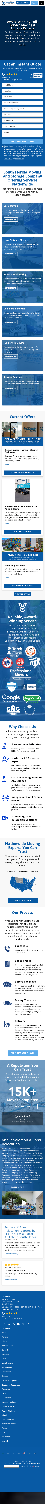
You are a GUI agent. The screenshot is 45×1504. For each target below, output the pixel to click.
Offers (4, 1341)
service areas (22, 900)
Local (4, 1358)
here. (37, 1080)
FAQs (4, 1393)
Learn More (17, 1187)
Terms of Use (8, 159)
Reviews (5, 1337)
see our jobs (22, 1106)
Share (7, 464)
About (4, 1332)
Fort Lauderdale (8, 1419)
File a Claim (6, 1397)
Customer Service (8, 1406)
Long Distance (7, 1363)
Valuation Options (9, 1402)
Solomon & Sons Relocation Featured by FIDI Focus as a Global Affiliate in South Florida (21, 1232)
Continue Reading (11, 1254)
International (7, 1367)
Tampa (4, 1428)
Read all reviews (11, 1279)
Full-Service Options (9, 1380)
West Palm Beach (9, 1424)
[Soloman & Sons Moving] (22, 1203)
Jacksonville (6, 1437)
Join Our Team (7, 1345)
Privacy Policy (19, 159)
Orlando (5, 1432)
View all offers (22, 594)
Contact (5, 1350)
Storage (5, 1376)
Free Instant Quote (22, 141)
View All (5, 1441)
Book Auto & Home (22, 531)
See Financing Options (22, 586)
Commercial (6, 1371)
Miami (4, 1415)
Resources (6, 1389)
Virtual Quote (23, 3)
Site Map (28, 1461)
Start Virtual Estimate (22, 472)
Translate (38, 1466)
